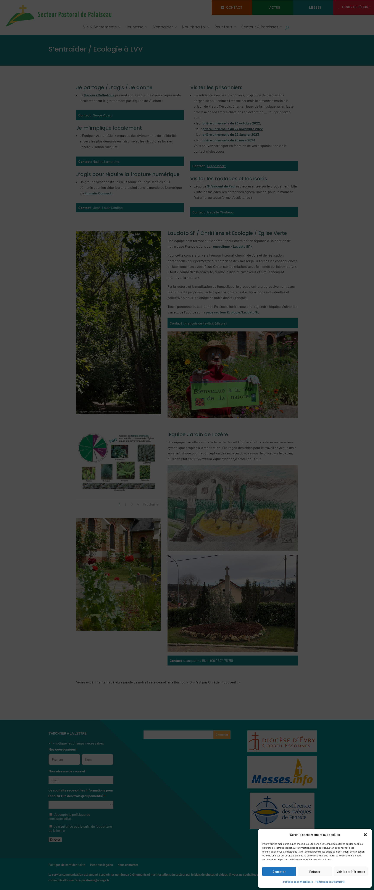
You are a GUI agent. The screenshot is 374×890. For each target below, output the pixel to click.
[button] (365, 835)
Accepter (279, 872)
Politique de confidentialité (298, 881)
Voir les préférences (351, 872)
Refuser (315, 872)
